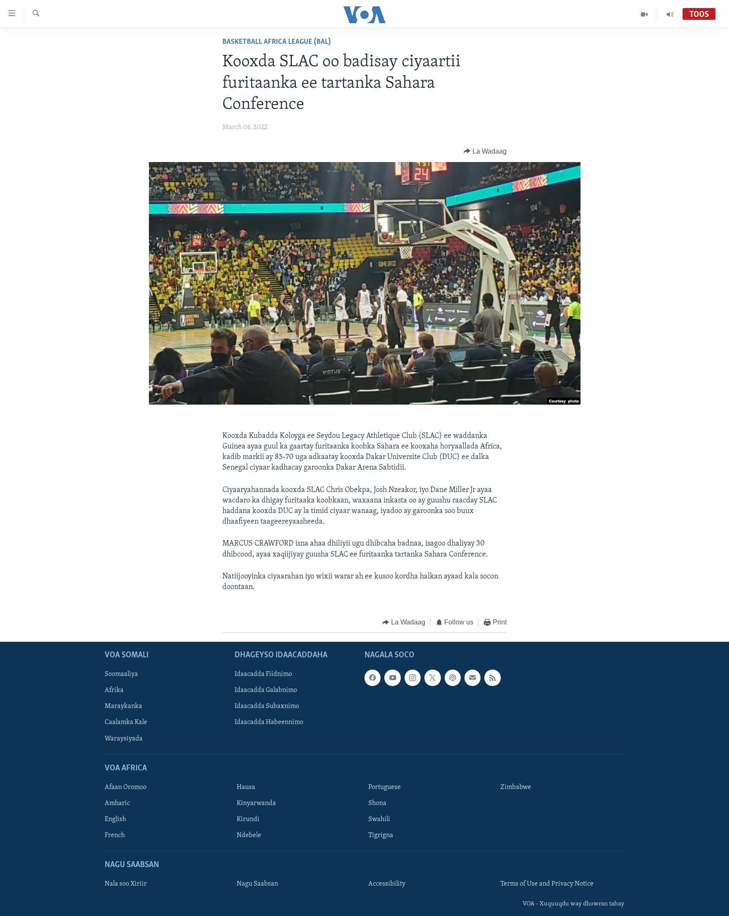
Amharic (117, 803)
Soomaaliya (121, 674)
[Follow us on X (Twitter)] (432, 678)
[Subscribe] (472, 678)
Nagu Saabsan (257, 884)
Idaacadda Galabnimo (266, 690)
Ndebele (249, 835)
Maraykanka (123, 706)
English (115, 819)
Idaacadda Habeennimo (269, 722)
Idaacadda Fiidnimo (263, 674)
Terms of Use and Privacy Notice (547, 884)
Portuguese (384, 787)
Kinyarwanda (256, 803)
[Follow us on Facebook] (372, 678)
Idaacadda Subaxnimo (267, 706)
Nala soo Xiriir (126, 884)
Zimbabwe (515, 787)
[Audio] (670, 14)
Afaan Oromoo (125, 787)
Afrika (114, 690)
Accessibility (386, 884)
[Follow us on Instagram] (413, 678)
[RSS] (492, 678)
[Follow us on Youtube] (392, 678)
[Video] (644, 14)
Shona (377, 803)
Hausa (246, 787)
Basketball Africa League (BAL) (276, 42)
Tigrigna (380, 835)
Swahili (379, 819)
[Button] (485, 151)
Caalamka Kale (126, 722)
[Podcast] (453, 678)
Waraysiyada (124, 738)
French (115, 835)
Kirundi (248, 819)
